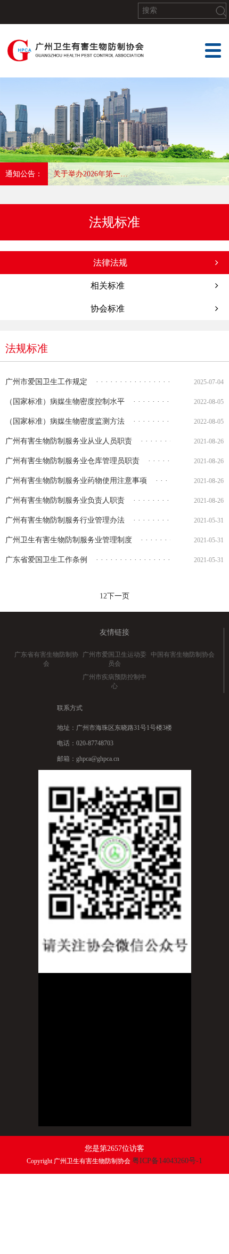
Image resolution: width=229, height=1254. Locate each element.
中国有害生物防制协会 (183, 654)
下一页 (118, 596)
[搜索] (221, 11)
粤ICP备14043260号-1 (167, 1161)
